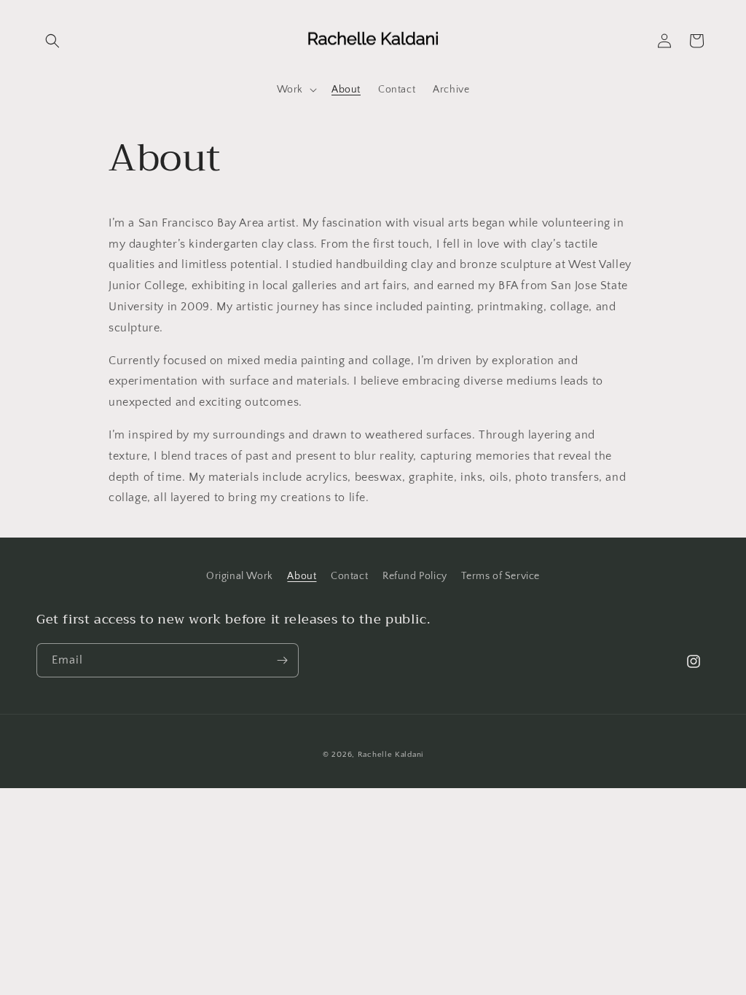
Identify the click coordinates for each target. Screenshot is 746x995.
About (301, 576)
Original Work (239, 576)
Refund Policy (414, 576)
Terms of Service (500, 576)
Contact (349, 576)
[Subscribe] (282, 660)
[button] (52, 41)
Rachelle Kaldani (390, 754)
